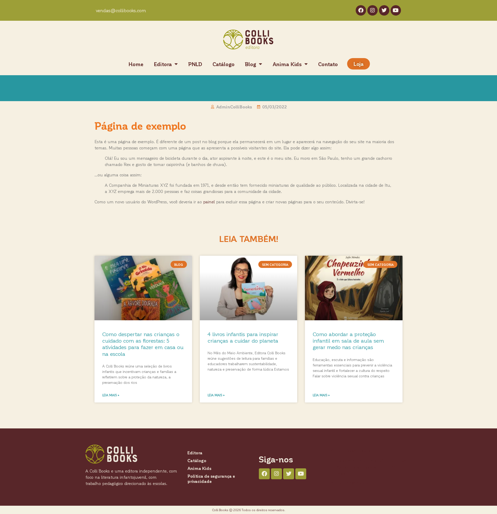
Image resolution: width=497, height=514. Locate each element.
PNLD (195, 64)
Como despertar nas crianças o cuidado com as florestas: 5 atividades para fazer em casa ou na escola (143, 344)
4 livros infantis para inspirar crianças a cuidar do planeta (243, 337)
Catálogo (224, 64)
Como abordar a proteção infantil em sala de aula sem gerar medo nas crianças (348, 340)
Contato (328, 64)
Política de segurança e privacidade (211, 479)
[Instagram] (372, 10)
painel (209, 201)
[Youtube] (396, 10)
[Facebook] (361, 10)
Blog (250, 64)
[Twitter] (384, 10)
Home (135, 64)
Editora (163, 64)
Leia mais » (110, 395)
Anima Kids (287, 64)
